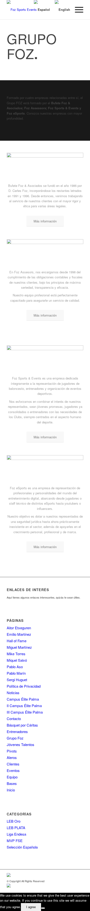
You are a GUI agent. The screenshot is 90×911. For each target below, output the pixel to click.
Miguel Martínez (19, 647)
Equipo (12, 776)
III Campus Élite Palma (25, 712)
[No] (43, 908)
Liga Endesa (16, 834)
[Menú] (76, 9)
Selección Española (22, 847)
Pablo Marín (16, 673)
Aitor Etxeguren (19, 627)
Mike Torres (16, 653)
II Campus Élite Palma (24, 705)
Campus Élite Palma (23, 699)
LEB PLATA (16, 827)
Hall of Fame (16, 640)
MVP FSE (15, 840)
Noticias (13, 692)
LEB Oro (13, 821)
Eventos (13, 770)
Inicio (11, 789)
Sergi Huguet (17, 679)
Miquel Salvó (17, 660)
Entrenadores (17, 731)
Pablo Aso (15, 666)
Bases (12, 783)
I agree (31, 907)
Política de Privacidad (24, 686)
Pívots (12, 750)
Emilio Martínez (19, 634)
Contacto (14, 718)
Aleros (12, 757)
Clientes (13, 763)
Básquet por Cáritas (22, 725)
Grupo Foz (15, 737)
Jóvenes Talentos (20, 744)
